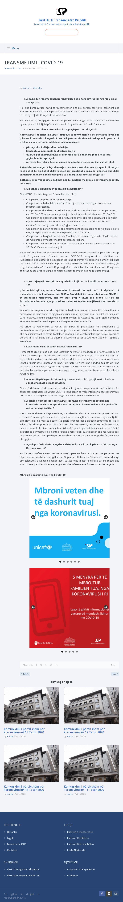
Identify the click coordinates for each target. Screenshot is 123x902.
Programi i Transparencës (81, 869)
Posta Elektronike (76, 850)
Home (7, 68)
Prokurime (72, 875)
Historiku (12, 831)
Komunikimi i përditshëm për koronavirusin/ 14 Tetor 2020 (24, 788)
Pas (105, 517)
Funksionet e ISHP (16, 844)
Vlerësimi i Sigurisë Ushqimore (23, 869)
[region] (69, 518)
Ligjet (10, 838)
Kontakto (12, 850)
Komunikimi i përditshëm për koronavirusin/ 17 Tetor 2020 (84, 730)
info (13, 68)
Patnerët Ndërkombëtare (80, 844)
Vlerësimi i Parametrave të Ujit (23, 875)
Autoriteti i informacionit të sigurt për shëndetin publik (61, 24)
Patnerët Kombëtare (78, 838)
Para (33, 517)
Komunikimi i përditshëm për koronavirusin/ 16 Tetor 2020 (84, 788)
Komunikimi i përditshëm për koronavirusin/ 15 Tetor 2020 (24, 730)
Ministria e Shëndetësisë (80, 831)
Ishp (19, 68)
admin (26, 87)
